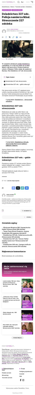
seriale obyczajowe (13, 180)
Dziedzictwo (6, 10)
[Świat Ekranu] (9, 2)
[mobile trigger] (31, 2)
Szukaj (29, 217)
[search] (18, 2)
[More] (20, 37)
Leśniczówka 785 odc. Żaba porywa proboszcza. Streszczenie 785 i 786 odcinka (11, 283)
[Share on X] (9, 37)
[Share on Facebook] (6, 37)
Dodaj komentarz (24, 33)
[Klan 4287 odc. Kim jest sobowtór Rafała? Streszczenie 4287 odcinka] (27, 328)
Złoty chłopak (25, 319)
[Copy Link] (13, 37)
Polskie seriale (25, 291)
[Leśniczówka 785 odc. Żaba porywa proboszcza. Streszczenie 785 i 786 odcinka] (27, 286)
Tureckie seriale (17, 10)
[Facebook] (20, 380)
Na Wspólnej (25, 358)
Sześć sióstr (14, 361)
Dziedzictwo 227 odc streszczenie (16, 81)
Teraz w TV (26, 301)
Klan (24, 330)
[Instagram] (23, 380)
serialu (23, 64)
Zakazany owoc (26, 306)
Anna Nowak (14, 29)
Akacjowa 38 (21, 361)
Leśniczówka (27, 288)
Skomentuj (27, 210)
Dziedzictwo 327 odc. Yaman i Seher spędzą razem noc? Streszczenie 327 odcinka (15, 240)
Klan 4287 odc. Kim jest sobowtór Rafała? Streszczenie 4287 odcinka (11, 326)
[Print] (16, 37)
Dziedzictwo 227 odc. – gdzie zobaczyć (18, 84)
